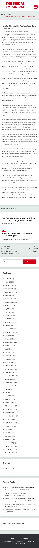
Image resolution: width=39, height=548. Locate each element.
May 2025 (8, 315)
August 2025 (9, 305)
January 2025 (9, 329)
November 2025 (10, 295)
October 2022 (9, 419)
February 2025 (9, 325)
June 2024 (8, 352)
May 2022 (8, 436)
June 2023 (8, 392)
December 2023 (10, 372)
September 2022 (10, 423)
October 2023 (9, 379)
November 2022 (10, 416)
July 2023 (8, 389)
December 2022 (10, 412)
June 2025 (8, 312)
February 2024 (9, 366)
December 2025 (10, 292)
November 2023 (10, 376)
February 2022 (9, 446)
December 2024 (10, 332)
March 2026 (9, 282)
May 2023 (8, 396)
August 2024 (9, 345)
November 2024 (10, 335)
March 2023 (9, 402)
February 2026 (9, 285)
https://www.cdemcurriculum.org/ (13, 523)
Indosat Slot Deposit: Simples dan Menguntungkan (17, 234)
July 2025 (8, 309)
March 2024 (9, 362)
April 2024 (8, 359)
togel (6, 472)
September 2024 (10, 342)
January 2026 (9, 289)
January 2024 (9, 369)
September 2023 (10, 382)
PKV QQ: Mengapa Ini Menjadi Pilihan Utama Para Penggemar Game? (18, 219)
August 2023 (9, 386)
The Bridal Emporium (15, 5)
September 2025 (10, 302)
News (4, 23)
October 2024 (9, 339)
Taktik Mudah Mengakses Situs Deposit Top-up (20, 510)
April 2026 (8, 279)
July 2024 (8, 349)
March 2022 (9, 443)
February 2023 (9, 406)
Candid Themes (20, 543)
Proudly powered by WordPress (12, 541)
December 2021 (10, 453)
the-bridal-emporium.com (20, 31)
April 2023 (8, 399)
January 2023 (9, 409)
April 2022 (8, 439)
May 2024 (8, 356)
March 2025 (9, 322)
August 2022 (9, 426)
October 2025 (9, 299)
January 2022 (9, 449)
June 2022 (8, 433)
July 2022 (8, 429)
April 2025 (8, 319)
